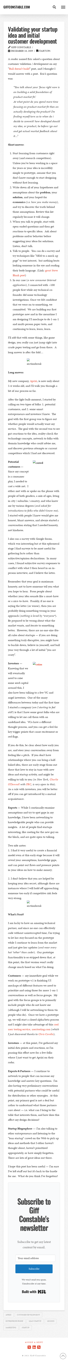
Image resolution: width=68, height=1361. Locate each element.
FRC (28, 784)
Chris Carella (45, 1034)
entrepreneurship (14, 1321)
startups (44, 51)
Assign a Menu (34, 1342)
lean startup (35, 1321)
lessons (50, 1321)
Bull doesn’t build (19, 69)
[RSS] (38, 1347)
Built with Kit (34, 1291)
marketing (11, 1327)
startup (25, 1327)
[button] (54, 7)
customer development (28, 1315)
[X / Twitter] (29, 1347)
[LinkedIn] (34, 1347)
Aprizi (33, 381)
